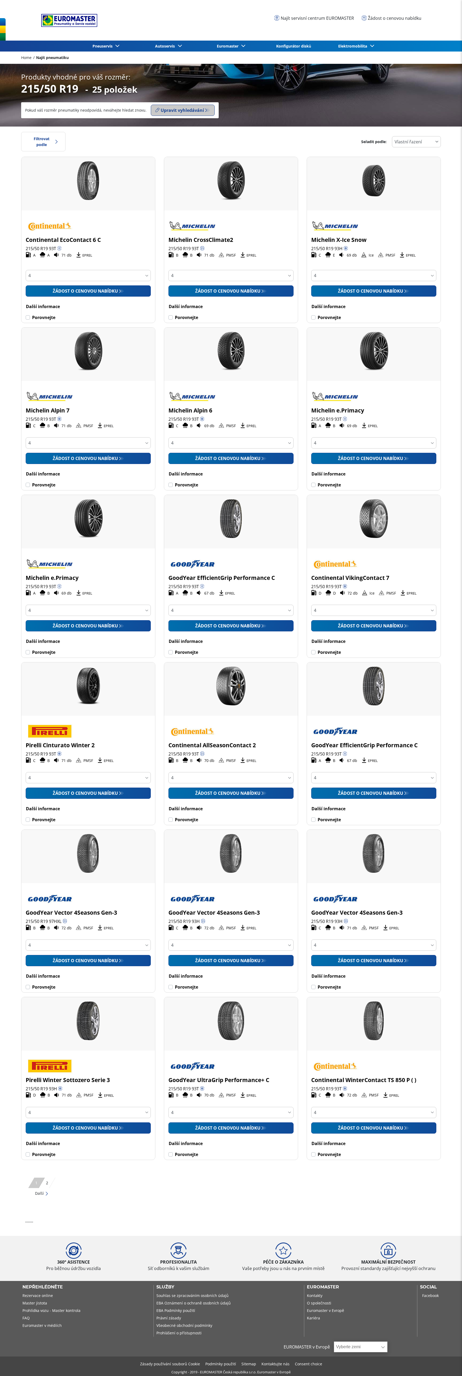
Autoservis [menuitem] (166, 46)
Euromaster (323, 1287)
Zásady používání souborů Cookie (170, 1363)
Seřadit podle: (374, 141)
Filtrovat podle (41, 141)
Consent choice (308, 1363)
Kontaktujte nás (275, 1363)
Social (428, 1287)
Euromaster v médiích (42, 1325)
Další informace (43, 306)
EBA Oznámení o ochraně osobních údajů (193, 1303)
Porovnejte (43, 317)
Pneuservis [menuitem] (104, 46)
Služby (165, 1287)
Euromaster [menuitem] (229, 46)
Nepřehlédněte (42, 1287)
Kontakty (314, 1295)
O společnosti (319, 1303)
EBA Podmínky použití (175, 1310)
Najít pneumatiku (52, 57)
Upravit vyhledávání (182, 110)
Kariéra (313, 1317)
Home (26, 57)
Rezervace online (37, 1295)
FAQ (26, 1317)
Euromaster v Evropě (325, 1310)
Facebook (430, 1295)
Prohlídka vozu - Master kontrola (51, 1310)
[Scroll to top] (448, 1365)
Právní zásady (168, 1317)
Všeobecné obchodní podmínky (184, 1325)
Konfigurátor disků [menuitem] (293, 46)
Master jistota (34, 1303)
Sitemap (248, 1363)
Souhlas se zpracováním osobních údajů (192, 1295)
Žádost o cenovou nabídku (85, 291)
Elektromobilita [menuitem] (353, 46)
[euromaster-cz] (67, 20)
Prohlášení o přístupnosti (179, 1332)
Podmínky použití (220, 1363)
